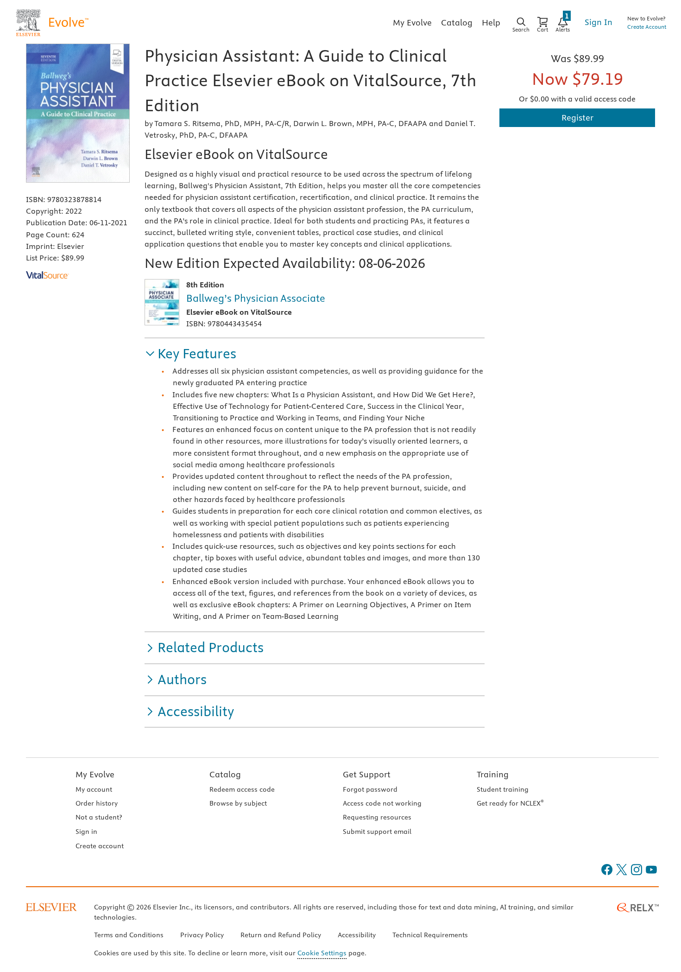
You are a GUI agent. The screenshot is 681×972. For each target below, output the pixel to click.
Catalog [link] (457, 22)
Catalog (225, 774)
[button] (190, 354)
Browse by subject (238, 803)
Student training (503, 789)
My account (94, 789)
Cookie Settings (322, 953)
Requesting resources (377, 817)
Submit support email (377, 831)
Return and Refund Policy (280, 935)
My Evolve (95, 774)
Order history (97, 803)
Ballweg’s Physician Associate (255, 298)
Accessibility (357, 935)
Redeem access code (242, 789)
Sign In (598, 22)
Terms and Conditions (129, 935)
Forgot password (370, 789)
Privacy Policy (202, 935)
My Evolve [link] (412, 22)
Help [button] (491, 22)
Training (493, 774)
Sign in (86, 831)
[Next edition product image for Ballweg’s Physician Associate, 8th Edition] (162, 302)
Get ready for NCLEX (510, 803)
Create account (100, 846)
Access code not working (382, 803)
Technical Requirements (430, 935)
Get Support (367, 774)
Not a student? (99, 817)
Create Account (646, 26)
